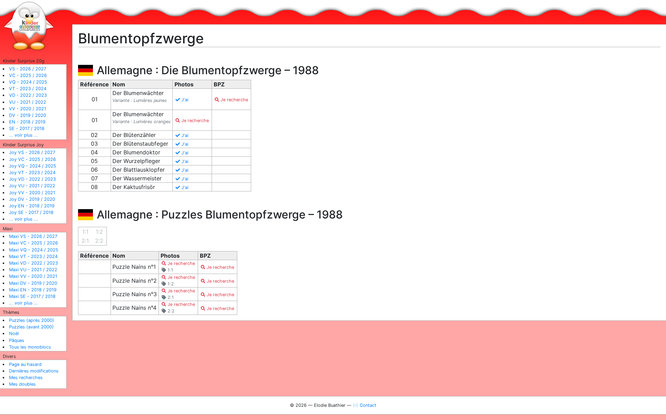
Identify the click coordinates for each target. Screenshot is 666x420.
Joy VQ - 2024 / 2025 (32, 166)
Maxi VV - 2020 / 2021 (33, 276)
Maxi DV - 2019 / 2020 (33, 283)
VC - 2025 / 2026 (28, 75)
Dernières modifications (34, 371)
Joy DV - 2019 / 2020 (32, 199)
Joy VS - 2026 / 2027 (32, 152)
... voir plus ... (23, 135)
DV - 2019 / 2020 (27, 115)
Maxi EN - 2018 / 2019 (33, 289)
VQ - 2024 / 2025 (28, 82)
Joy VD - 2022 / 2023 (32, 179)
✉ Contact (364, 405)
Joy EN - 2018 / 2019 (31, 205)
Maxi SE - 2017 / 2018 (32, 296)
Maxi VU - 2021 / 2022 (33, 269)
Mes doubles (22, 384)
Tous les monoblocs (30, 347)
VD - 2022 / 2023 (28, 95)
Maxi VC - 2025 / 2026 (33, 243)
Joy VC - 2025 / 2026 (32, 159)
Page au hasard (25, 364)
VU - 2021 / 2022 (27, 102)
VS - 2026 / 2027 (27, 68)
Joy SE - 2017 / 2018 (31, 212)
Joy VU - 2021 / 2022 (32, 185)
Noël (14, 333)
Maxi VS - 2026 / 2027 (33, 236)
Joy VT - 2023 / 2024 (32, 172)
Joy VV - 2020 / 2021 (32, 192)
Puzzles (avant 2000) (31, 326)
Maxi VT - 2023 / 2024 (33, 256)
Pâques (16, 340)
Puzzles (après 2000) (31, 320)
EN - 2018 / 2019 (27, 122)
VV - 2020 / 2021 (27, 108)
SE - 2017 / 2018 (26, 128)
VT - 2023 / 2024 (27, 88)
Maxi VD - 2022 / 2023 (33, 263)
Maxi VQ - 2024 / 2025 (33, 249)
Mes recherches (26, 377)
